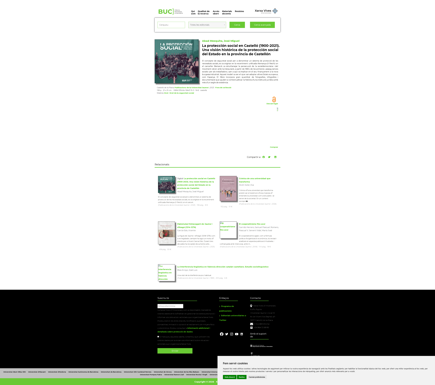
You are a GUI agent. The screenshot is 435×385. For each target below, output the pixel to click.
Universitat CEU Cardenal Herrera (137, 372)
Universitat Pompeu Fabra (151, 374)
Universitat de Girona (163, 372)
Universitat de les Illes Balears (186, 372)
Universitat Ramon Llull (174, 374)
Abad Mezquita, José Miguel (220, 40)
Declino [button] (242, 377)
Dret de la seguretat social (182, 93)
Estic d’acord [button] (230, 377)
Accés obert (216, 12)
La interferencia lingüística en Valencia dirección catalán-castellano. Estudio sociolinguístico (222, 267)
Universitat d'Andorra (57, 372)
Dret (166, 93)
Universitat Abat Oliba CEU (14, 372)
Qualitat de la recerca (204, 12)
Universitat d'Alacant (37, 372)
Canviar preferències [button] (257, 377)
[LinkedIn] (275, 157)
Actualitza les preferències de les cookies (21, 1)
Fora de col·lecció (223, 87)
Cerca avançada (262, 25)
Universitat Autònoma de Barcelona (83, 372)
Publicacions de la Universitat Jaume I (192, 87)
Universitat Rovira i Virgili (196, 374)
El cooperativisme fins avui (252, 224)
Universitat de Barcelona (111, 372)
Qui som (193, 12)
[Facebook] (263, 157)
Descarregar (272, 104)
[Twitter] (269, 157)
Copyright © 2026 (204, 381)
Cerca (237, 25)
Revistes (239, 11)
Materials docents (227, 12)
